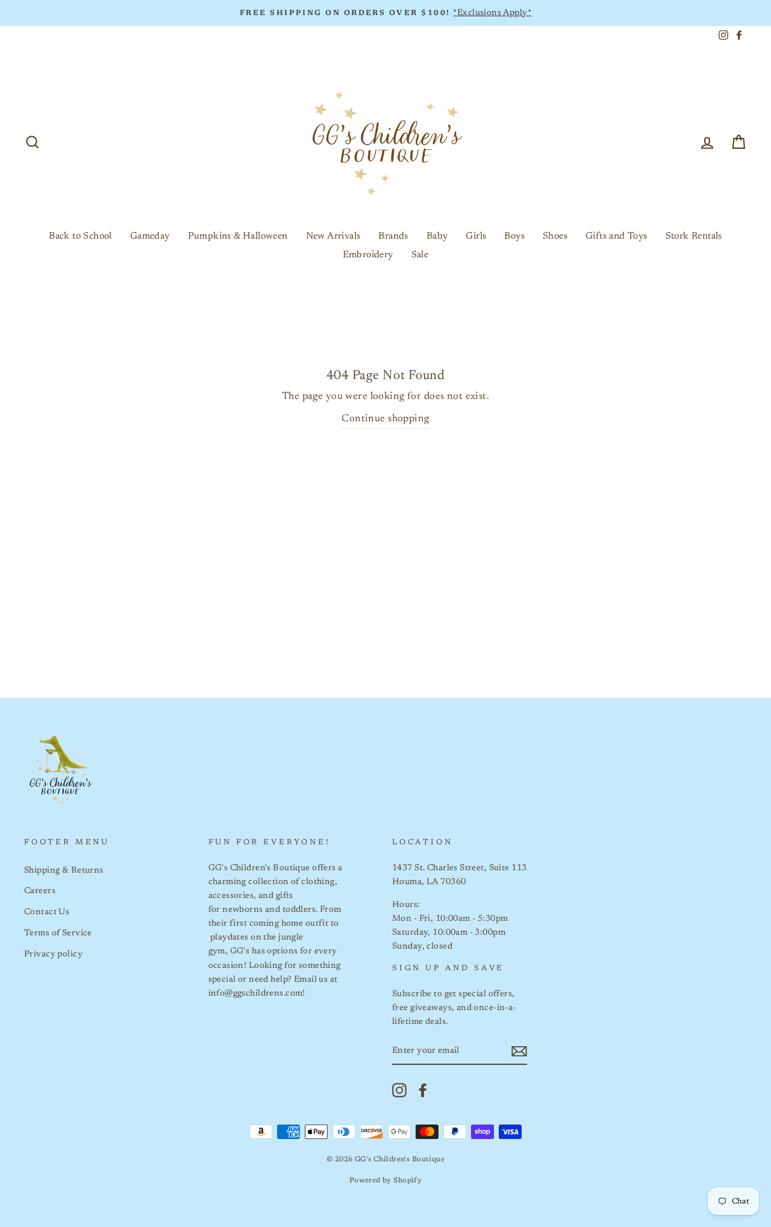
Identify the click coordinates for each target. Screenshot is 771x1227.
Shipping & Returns (64, 870)
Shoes (555, 236)
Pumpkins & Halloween (238, 236)
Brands (393, 236)
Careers (39, 891)
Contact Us (46, 912)
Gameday (150, 236)
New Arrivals (333, 236)
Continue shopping (385, 419)
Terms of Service (58, 933)
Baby (437, 236)
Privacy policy (53, 954)
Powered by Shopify (385, 1180)
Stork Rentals (694, 236)
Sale (420, 255)
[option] (385, 13)
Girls (476, 236)
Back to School (80, 236)
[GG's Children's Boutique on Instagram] (399, 1090)
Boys (514, 236)
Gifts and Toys (616, 236)
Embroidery (368, 255)
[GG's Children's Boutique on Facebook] (423, 1090)
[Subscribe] (519, 1051)
